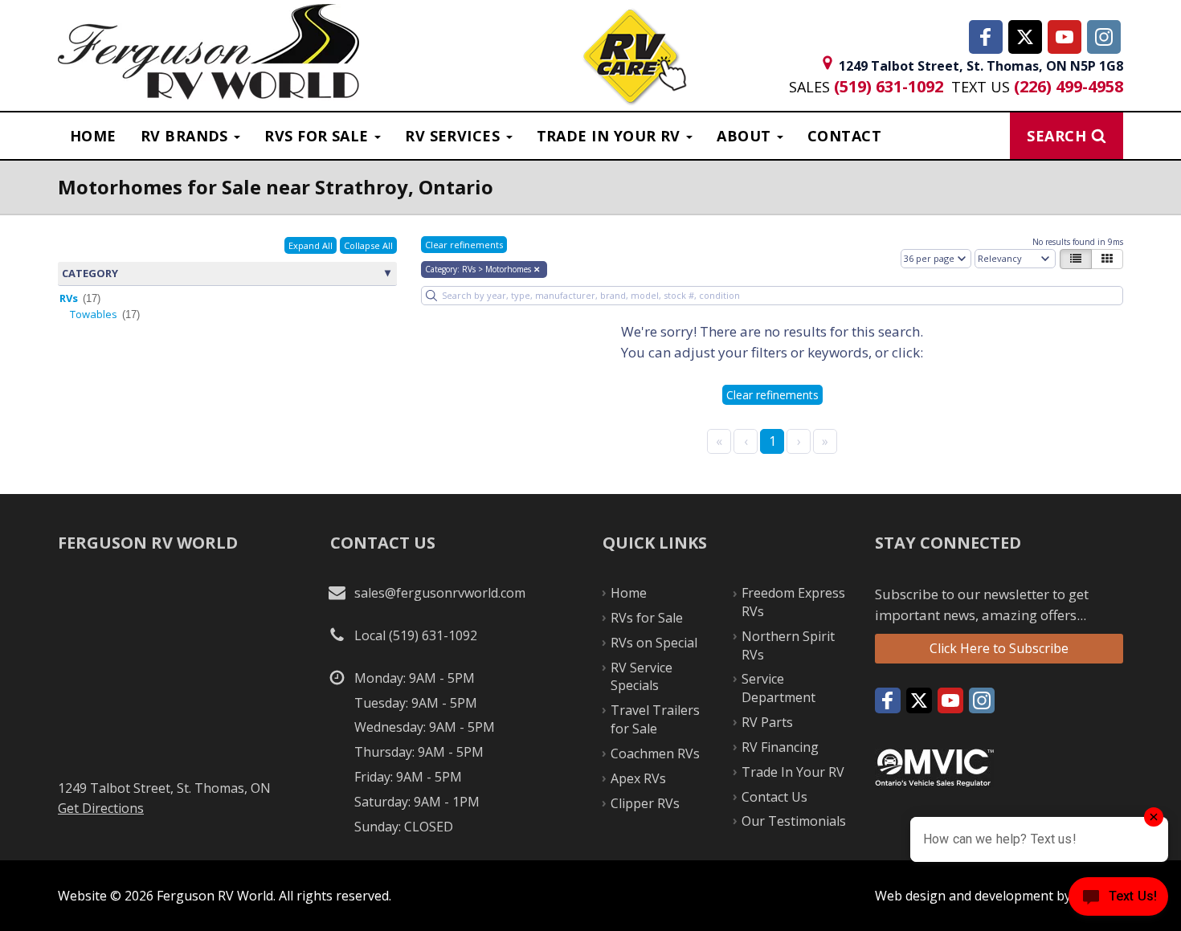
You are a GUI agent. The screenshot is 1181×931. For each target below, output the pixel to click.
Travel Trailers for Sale (655, 719)
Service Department (778, 688)
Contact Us (774, 797)
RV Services (454, 135)
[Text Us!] (1118, 899)
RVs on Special (654, 642)
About (746, 135)
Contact (844, 135)
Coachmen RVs (655, 753)
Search (1056, 135)
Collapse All (368, 245)
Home (93, 135)
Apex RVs (638, 778)
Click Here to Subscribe (999, 648)
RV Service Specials (641, 677)
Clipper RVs (645, 803)
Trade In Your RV (793, 772)
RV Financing (780, 747)
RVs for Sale (647, 618)
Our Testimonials (794, 821)
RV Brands (187, 135)
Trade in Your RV (611, 135)
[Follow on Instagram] (1104, 37)
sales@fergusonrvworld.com (439, 593)
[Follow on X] (1025, 37)
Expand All (310, 245)
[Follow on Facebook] (986, 37)
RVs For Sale (318, 135)
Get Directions (101, 808)
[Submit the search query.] (431, 296)
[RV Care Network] (634, 58)
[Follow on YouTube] (1064, 37)
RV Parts (767, 722)
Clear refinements (464, 245)
